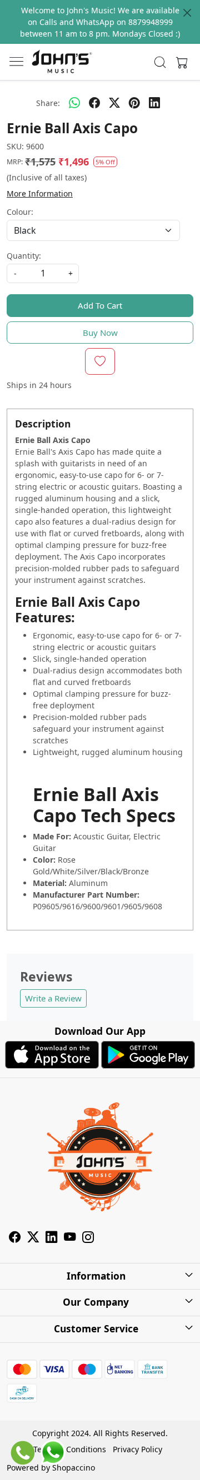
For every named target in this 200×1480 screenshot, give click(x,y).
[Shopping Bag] (179, 62)
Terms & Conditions (69, 1449)
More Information (40, 193)
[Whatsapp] (74, 102)
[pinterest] (134, 102)
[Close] (187, 13)
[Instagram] (88, 1238)
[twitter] (114, 102)
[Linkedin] (51, 1238)
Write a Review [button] (53, 998)
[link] (160, 62)
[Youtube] (70, 1238)
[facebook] (94, 102)
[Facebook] (15, 1238)
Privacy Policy (137, 1449)
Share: (48, 103)
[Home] (62, 62)
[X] (33, 1238)
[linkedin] (154, 102)
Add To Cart (100, 305)
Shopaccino (73, 1467)
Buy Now (100, 332)
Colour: (20, 212)
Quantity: (24, 255)
